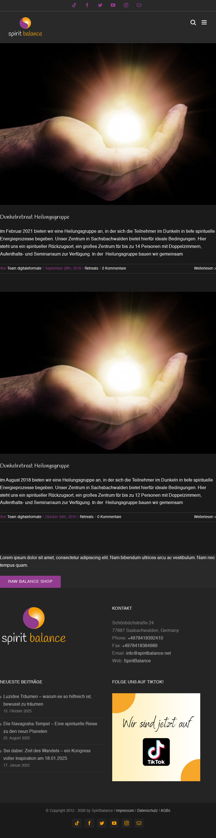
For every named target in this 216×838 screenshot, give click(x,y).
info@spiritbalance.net (148, 653)
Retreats (91, 268)
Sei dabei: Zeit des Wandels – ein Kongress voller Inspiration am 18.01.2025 (47, 755)
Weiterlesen (203, 268)
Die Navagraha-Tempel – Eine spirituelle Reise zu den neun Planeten (50, 728)
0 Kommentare (114, 268)
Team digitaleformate (24, 268)
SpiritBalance (137, 661)
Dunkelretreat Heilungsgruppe (34, 217)
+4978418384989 (140, 646)
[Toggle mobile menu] (205, 22)
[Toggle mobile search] (193, 22)
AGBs (165, 811)
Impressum (125, 811)
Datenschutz (147, 811)
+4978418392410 (145, 638)
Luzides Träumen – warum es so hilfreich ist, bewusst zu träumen (47, 701)
